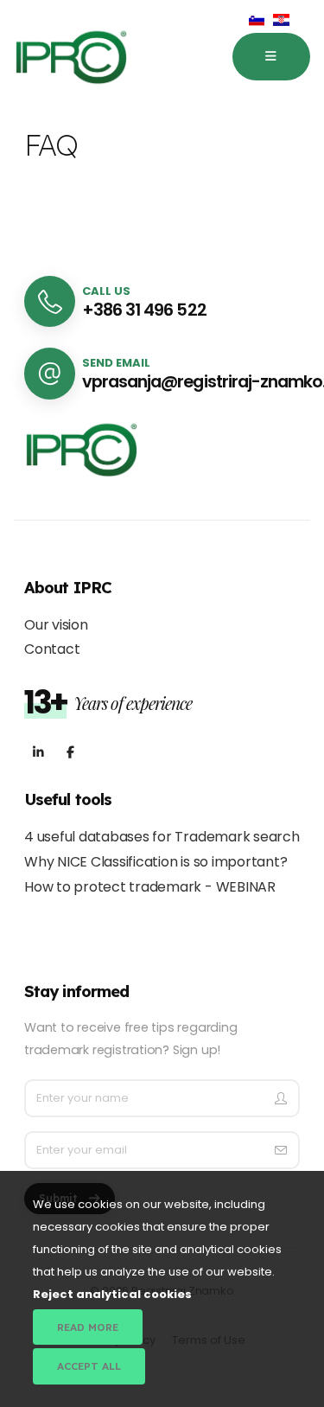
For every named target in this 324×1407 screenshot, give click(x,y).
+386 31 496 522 (144, 310)
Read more (87, 1327)
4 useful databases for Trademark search (162, 837)
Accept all (89, 1365)
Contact (51, 649)
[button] (271, 57)
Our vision (56, 625)
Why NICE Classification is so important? (155, 862)
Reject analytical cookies (112, 1294)
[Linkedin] (38, 753)
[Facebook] (70, 753)
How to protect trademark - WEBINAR (150, 887)
